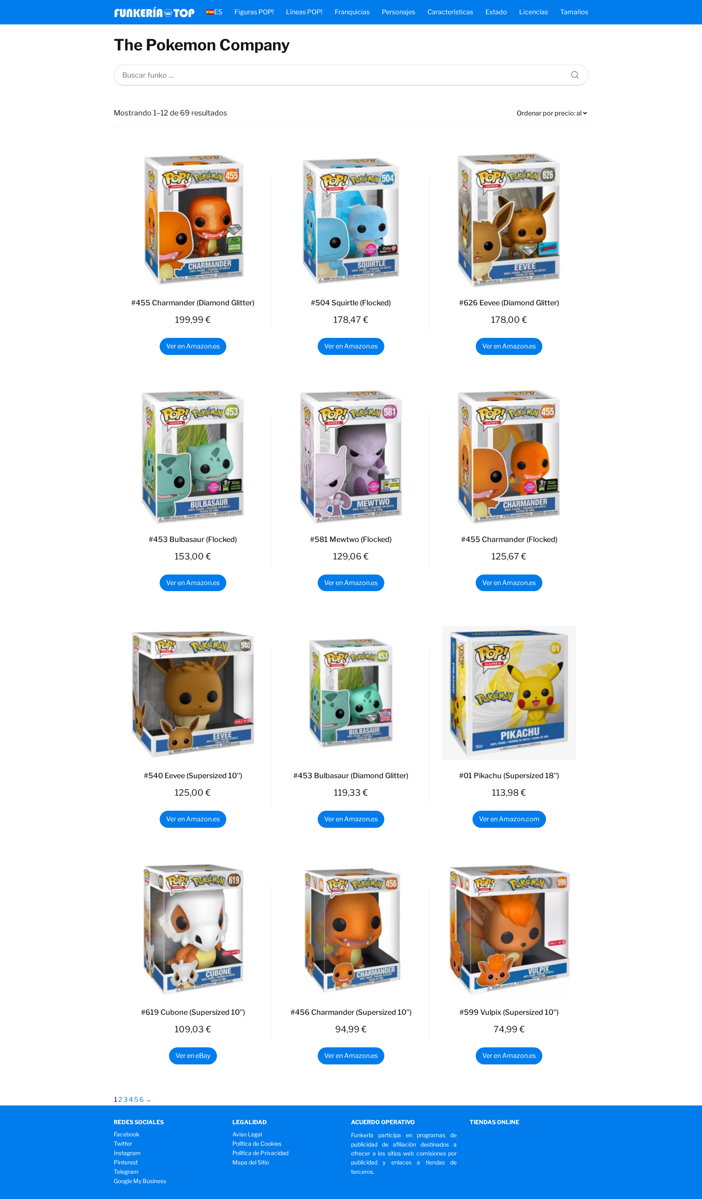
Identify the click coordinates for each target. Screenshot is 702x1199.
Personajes (398, 12)
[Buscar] (572, 73)
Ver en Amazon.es (193, 346)
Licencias (533, 12)
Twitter (123, 1143)
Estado (496, 12)
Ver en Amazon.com (509, 819)
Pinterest (126, 1162)
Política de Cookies (257, 1143)
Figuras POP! (254, 12)
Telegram (126, 1171)
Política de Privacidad (260, 1152)
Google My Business (140, 1180)
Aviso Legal (247, 1134)
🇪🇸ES (214, 12)
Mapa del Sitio (250, 1162)
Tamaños (574, 12)
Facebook (126, 1134)
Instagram (127, 1152)
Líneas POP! (304, 12)
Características (450, 12)
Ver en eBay (193, 1056)
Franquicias (352, 12)
